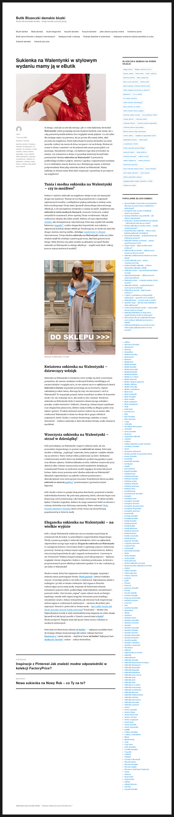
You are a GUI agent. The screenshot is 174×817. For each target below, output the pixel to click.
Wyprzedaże (129, 779)
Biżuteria (127, 360)
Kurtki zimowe (130, 538)
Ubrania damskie (131, 764)
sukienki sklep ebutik (28, 164)
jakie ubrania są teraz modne (112, 31)
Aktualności (128, 347)
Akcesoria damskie (131, 345)
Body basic (128, 409)
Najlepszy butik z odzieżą (69, 36)
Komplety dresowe (131, 504)
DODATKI (128, 429)
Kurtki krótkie (129, 526)
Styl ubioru (128, 648)
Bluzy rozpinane (130, 402)
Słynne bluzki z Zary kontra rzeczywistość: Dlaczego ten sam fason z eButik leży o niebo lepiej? (140, 205)
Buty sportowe (130, 419)
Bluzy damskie (130, 397)
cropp (126, 422)
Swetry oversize (130, 717)
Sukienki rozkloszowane (133, 695)
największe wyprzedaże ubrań (145, 135)
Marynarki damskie (132, 551)
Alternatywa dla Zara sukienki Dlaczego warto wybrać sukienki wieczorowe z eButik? (139, 320)
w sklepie (100, 232)
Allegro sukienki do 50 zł (143, 69)
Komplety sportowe (132, 511)
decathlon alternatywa (133, 427)
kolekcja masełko (131, 479)
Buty (126, 414)
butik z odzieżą (151, 73)
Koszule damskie (89, 31)
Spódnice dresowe (131, 623)
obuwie (127, 568)
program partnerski (132, 598)
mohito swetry (128, 135)
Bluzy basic (128, 392)
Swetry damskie (130, 710)
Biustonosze (129, 357)
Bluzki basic (129, 362)
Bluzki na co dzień (131, 377)
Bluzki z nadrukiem (131, 389)
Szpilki (127, 730)
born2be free (129, 412)
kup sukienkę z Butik (149, 115)
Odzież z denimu (130, 576)
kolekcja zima (129, 489)
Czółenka (128, 424)
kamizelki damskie (131, 461)
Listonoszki (128, 548)
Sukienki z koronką (22, 141)
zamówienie (90, 232)
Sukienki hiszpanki (131, 670)
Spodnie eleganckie (132, 635)
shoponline (128, 610)
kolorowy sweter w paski (131, 115)
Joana (18, 134)
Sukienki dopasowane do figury (136, 663)
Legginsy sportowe (132, 543)
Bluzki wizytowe (130, 379)
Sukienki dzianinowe (132, 665)
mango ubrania (128, 119)
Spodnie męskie (130, 640)
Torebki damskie (131, 750)
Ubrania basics (130, 762)
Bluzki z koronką (130, 387)
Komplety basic (130, 499)
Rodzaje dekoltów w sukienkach (96, 36)
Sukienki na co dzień (132, 685)
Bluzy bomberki (130, 394)
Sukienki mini (129, 682)
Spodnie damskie (131, 630)
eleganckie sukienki (132, 437)
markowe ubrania (129, 123)
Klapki (126, 466)
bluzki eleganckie (53, 31)
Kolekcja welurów (131, 484)
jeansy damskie (130, 456)
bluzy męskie (129, 399)
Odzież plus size (130, 573)
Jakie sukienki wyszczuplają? (133, 111)
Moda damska (37, 31)
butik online (139, 73)
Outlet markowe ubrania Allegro (134, 148)
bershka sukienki (22, 144)
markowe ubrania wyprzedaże (133, 127)
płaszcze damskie (131, 588)
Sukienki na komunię (132, 687)
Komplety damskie (131, 501)
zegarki (58, 225)
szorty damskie (130, 725)
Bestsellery (128, 352)
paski (126, 581)
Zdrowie (127, 787)
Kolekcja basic (130, 474)
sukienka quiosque (129, 156)
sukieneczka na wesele (133, 653)
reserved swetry (128, 152)
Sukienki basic (130, 658)
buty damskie (129, 417)
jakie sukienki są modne (131, 106)
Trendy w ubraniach (132, 759)
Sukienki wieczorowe (132, 700)
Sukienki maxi (130, 677)
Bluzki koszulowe (131, 374)
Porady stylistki (130, 593)
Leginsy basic (129, 546)
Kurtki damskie (130, 521)
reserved (127, 603)
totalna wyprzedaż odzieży (132, 177)
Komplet (127, 496)
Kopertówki (129, 514)
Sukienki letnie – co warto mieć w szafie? (140, 300)
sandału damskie (131, 608)
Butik (100, 616)
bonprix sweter (128, 73)
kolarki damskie (130, 471)
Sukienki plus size (41, 41)
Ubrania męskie (130, 767)
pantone (127, 578)
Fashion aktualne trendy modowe (137, 444)
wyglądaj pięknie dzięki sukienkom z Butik (137, 181)
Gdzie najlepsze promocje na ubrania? (136, 90)
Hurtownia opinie (134, 31)
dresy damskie (130, 432)
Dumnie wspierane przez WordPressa (57, 806)
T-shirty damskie (131, 732)
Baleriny (127, 350)
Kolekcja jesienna (131, 476)
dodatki (48, 222)
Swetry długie (129, 712)
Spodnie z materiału (132, 645)
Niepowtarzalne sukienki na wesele (138, 566)
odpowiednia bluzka (130, 140)
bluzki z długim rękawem (134, 382)
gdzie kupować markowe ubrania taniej (136, 86)
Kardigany (128, 464)
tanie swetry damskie (130, 173)
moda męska (129, 558)
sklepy (127, 613)
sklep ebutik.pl (142, 152)
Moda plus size (130, 561)
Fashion (127, 441)
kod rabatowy (129, 469)
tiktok (126, 737)
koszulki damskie (71, 31)
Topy (126, 742)
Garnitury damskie (131, 446)
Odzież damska (130, 571)
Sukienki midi (129, 680)
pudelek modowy (131, 600)
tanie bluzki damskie (130, 164)
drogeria (127, 434)
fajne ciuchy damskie (130, 82)
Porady (127, 591)
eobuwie (127, 439)
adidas (127, 342)
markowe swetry (141, 119)
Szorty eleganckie (131, 727)
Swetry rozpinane (131, 720)
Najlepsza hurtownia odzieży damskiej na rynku (134, 36)
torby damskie (130, 747)
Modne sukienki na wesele (134, 563)
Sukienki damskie (23, 41)
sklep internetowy (22, 156)
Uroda (126, 772)
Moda (126, 553)
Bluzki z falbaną (130, 384)
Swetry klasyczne (131, 715)
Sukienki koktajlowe (132, 673)
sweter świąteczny (129, 160)
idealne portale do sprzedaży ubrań (138, 454)
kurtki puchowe (130, 533)
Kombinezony (129, 491)
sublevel (127, 650)
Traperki (127, 752)
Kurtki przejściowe (131, 531)
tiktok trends (129, 740)
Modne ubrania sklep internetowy (134, 131)
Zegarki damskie (131, 789)
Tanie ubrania (144, 173)
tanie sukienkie (151, 168)
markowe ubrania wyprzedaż (147, 123)
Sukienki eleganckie (132, 668)
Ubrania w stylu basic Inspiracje (136, 769)
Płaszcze (127, 586)
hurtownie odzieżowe (132, 451)
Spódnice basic (130, 618)
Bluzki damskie (130, 364)
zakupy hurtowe (130, 784)
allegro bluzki (127, 69)
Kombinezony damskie (133, 494)
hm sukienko (27, 149)
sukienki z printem (131, 705)
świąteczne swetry (129, 185)
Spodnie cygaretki (131, 628)
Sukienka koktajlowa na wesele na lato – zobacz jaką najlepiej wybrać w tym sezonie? (140, 327)
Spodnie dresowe (131, 633)
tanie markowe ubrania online (133, 168)
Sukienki (127, 655)
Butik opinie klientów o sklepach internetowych (35, 36)
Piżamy (127, 583)
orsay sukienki (29, 154)
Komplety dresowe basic (134, 506)
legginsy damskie (131, 541)
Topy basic (128, 745)
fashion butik (144, 82)
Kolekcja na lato (130, 481)
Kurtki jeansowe (130, 523)
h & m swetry (137, 94)
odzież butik (143, 140)
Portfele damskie (131, 596)
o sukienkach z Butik (130, 144)
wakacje (127, 774)
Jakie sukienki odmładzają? (132, 102)
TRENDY (127, 754)
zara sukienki (20, 166)
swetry (127, 707)
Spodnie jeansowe (131, 638)
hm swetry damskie (130, 98)
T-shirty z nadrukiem (132, 735)
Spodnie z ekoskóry (132, 643)
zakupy (127, 782)
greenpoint (126, 94)
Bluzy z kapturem (131, 404)
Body (126, 407)
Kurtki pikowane (130, 528)
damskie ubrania (129, 77)
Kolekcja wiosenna (131, 486)
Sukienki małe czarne (132, 675)
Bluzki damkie (22, 31)
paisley (69, 482)
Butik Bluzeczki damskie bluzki (40, 17)
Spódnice (128, 615)
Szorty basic (129, 722)
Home (126, 449)
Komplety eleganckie (132, 509)
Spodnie (127, 625)
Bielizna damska (130, 355)
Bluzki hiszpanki (130, 372)
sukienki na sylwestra (132, 690)
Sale (126, 605)
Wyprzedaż (128, 777)
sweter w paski (143, 156)
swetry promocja (144, 160)
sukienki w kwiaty (131, 697)
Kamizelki (128, 459)
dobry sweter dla (142, 77)
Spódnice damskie (131, 620)
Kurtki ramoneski (131, 536)
